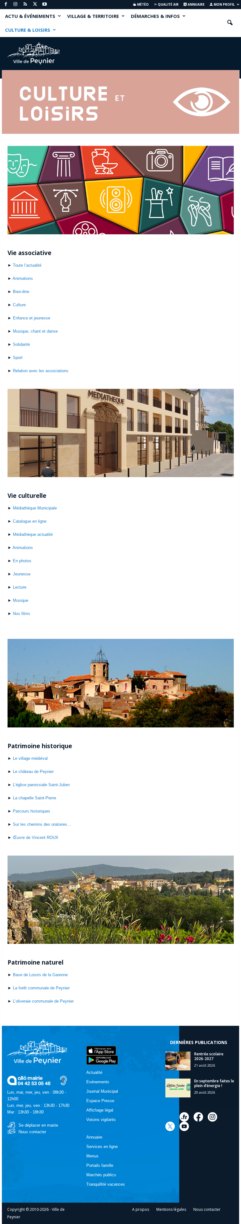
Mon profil (224, 4)
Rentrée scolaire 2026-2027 (208, 1056)
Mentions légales (171, 1209)
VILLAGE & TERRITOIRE (93, 16)
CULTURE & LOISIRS (27, 30)
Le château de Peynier (33, 771)
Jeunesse (21, 574)
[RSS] (25, 4)
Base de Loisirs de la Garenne (40, 974)
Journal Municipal (102, 1091)
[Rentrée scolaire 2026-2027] (177, 1061)
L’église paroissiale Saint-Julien (41, 784)
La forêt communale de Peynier (41, 988)
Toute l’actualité (27, 265)
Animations (23, 278)
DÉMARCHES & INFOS (155, 16)
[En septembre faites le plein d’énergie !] (177, 1088)
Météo (142, 4)
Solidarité (21, 344)
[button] (230, 23)
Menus (92, 1156)
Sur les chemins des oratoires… (42, 824)
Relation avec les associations (40, 370)
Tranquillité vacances (105, 1184)
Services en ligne (102, 1146)
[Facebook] (5, 4)
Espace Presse (100, 1100)
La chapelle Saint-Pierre (34, 798)
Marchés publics (101, 1174)
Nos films (21, 613)
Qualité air (168, 4)
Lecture (19, 587)
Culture (19, 304)
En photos (22, 560)
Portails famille (99, 1165)
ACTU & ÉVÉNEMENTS (30, 16)
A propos (140, 1209)
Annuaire (196, 4)
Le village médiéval (30, 758)
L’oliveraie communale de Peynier (43, 1001)
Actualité (94, 1072)
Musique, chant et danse (35, 331)
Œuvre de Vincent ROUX (35, 837)
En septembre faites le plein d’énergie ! (214, 1083)
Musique (20, 600)
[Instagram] (15, 4)
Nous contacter (32, 1131)
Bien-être (21, 291)
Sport (18, 357)
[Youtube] (44, 4)
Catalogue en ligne (29, 521)
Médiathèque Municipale (35, 508)
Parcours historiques (31, 811)
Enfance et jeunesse (31, 318)
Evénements (97, 1082)
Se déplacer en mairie (38, 1125)
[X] (35, 4)
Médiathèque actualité (33, 534)
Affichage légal (99, 1110)
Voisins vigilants (101, 1119)
